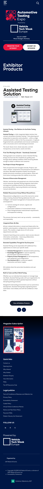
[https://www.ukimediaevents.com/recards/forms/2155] (13, 353)
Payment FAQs (7, 413)
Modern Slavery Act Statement (12, 416)
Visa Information (8, 379)
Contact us (6, 363)
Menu (5, 4)
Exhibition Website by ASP (24, 481)
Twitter (15, 428)
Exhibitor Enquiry (8, 375)
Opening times (7, 366)
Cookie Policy (7, 403)
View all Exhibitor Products (21, 303)
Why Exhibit (7, 372)
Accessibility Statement (10, 400)
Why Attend (7, 369)
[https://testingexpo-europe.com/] (21, 21)
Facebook (10, 428)
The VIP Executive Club (10, 385)
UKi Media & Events (11, 462)
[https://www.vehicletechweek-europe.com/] (21, 32)
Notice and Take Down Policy (12, 410)
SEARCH (37, 3)
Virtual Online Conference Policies (13, 407)
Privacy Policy (7, 397)
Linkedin (5, 428)
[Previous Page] (19, 310)
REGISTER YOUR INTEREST (13, 47)
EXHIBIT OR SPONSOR (31, 47)
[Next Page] (24, 310)
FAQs (4, 382)
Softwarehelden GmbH (11, 97)
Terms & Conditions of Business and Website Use (17, 394)
